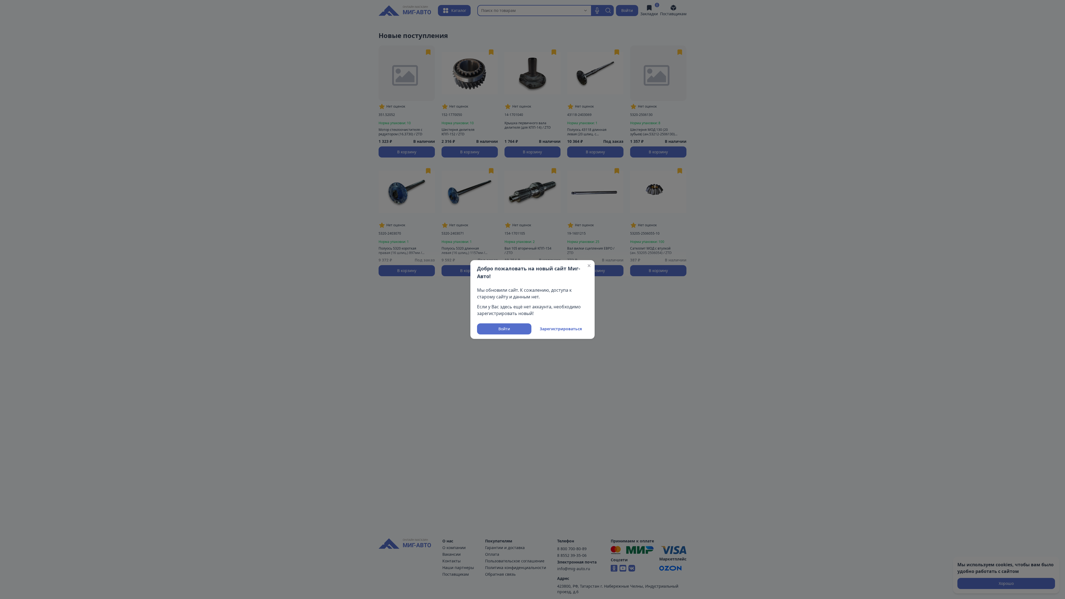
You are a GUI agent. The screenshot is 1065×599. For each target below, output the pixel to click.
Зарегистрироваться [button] (561, 328)
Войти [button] (504, 328)
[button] (589, 265)
